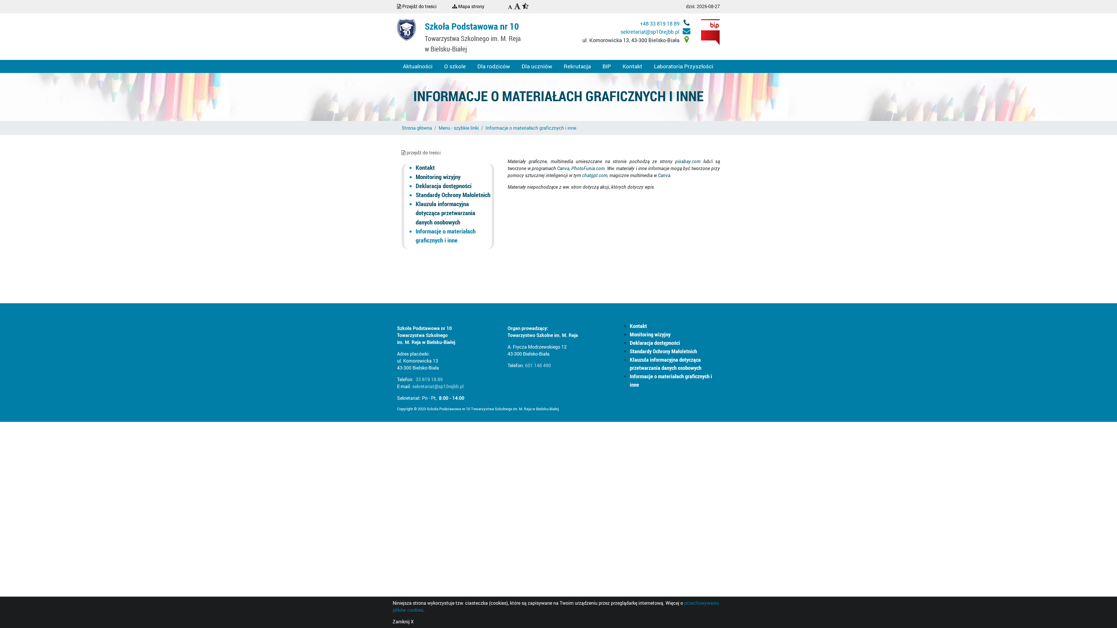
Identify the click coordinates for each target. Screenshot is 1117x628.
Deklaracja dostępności (444, 186)
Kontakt (632, 66)
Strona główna (417, 128)
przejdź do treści (423, 152)
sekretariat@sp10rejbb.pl (650, 31)
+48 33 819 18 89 (660, 23)
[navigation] (510, 7)
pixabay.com (689, 161)
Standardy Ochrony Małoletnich (453, 195)
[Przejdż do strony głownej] (406, 29)
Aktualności (418, 66)
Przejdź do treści (419, 6)
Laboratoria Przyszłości (683, 66)
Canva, (564, 168)
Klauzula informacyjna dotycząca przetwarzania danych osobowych (445, 213)
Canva (664, 175)
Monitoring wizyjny (438, 177)
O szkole (455, 66)
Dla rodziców (493, 66)
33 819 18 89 (429, 379)
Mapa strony (470, 6)
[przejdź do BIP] (710, 31)
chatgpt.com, (595, 175)
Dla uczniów (537, 66)
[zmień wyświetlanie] (523, 6)
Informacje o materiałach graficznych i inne (530, 128)
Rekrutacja (577, 66)
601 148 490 (538, 365)
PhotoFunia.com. (588, 168)
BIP (606, 66)
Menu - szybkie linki (459, 128)
